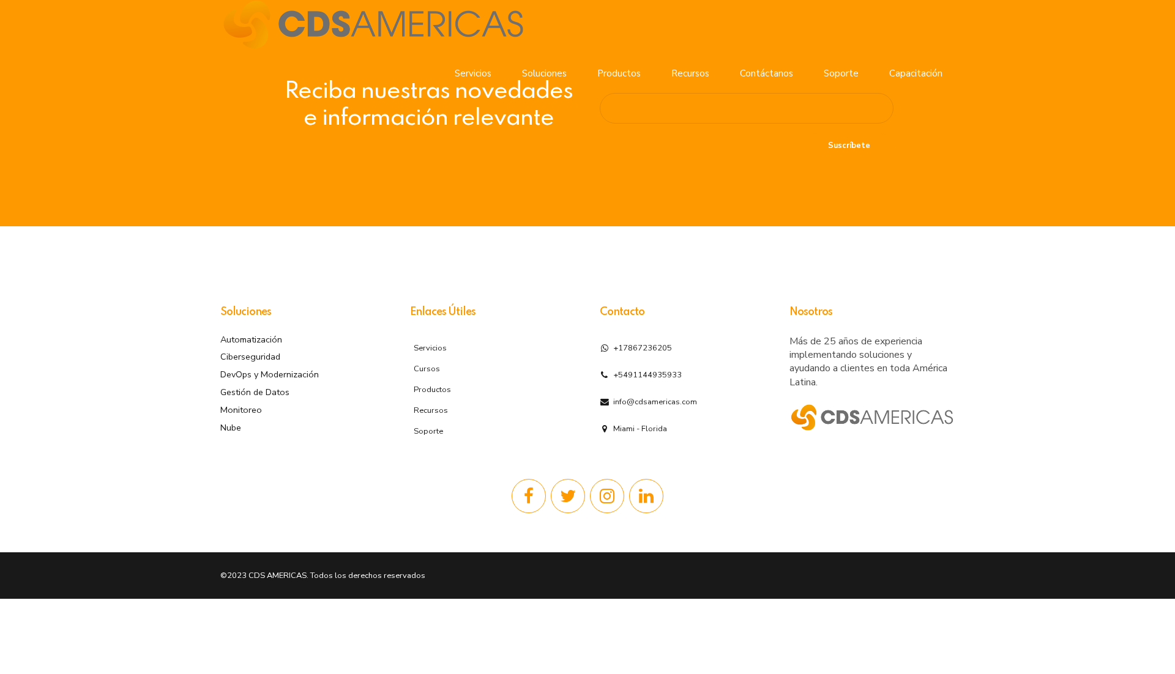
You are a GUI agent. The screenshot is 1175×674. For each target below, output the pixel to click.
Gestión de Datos (254, 392)
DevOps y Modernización (269, 374)
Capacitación (915, 73)
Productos (619, 73)
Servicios (473, 73)
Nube (230, 427)
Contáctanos (766, 73)
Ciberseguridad (250, 356)
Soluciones (544, 73)
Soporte (841, 73)
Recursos (690, 73)
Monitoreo (241, 410)
